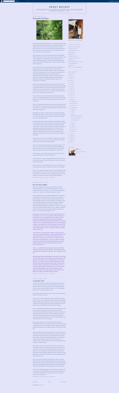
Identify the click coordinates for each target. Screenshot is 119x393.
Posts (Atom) (41, 385)
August (73, 109)
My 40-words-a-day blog (73, 50)
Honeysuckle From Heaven (41, 18)
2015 (71, 89)
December (73, 101)
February (73, 129)
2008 (71, 136)
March (72, 127)
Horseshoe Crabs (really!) (73, 58)
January (73, 131)
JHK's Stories (71, 54)
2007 (71, 138)
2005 (71, 142)
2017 (71, 84)
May (72, 122)
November (73, 103)
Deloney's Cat (71, 59)
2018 (71, 82)
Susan (79, 149)
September (73, 107)
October (73, 105)
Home (49, 382)
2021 (71, 76)
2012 (71, 95)
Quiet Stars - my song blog (74, 46)
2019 (71, 80)
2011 (71, 97)
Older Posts (63, 382)
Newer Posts (35, 382)
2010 (71, 99)
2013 (71, 93)
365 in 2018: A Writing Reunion (75, 67)
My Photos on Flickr (72, 48)
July (72, 112)
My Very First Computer (40, 185)
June (72, 114)
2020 (71, 78)
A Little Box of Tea (38, 281)
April (72, 124)
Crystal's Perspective (72, 63)
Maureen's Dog (71, 52)
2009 (71, 133)
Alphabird (70, 65)
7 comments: (51, 273)
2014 (71, 91)
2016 (71, 86)
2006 (71, 140)
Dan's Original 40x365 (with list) (75, 61)
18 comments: (52, 376)
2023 (71, 74)
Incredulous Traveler (72, 56)
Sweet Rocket (59, 6)
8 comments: (52, 177)
